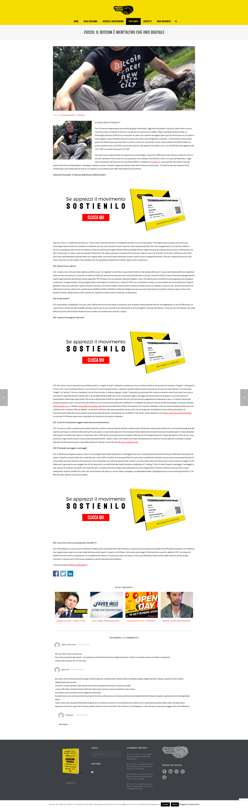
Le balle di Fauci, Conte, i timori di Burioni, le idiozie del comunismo (71, 621)
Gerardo (133, 764)
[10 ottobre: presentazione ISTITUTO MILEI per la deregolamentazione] (106, 605)
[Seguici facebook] (164, 771)
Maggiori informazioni (189, 804)
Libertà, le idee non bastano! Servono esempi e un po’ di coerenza (177, 621)
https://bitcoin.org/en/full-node (177, 413)
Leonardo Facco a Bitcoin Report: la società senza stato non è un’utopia (140, 766)
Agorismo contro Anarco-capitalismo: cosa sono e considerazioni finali (140, 786)
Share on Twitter (63, 574)
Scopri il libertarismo (112, 21)
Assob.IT (156, 162)
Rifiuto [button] (174, 804)
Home (76, 21)
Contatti (147, 21)
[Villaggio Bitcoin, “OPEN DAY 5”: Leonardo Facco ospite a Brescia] (141, 605)
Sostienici (133, 21)
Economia (81, 115)
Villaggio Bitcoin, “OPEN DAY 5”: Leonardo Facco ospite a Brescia (142, 621)
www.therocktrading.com (90, 406)
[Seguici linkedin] (170, 771)
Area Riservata (164, 21)
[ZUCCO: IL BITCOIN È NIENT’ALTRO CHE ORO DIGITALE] (124, 78)
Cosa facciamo (90, 21)
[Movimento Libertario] (124, 9)
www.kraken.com (60, 406)
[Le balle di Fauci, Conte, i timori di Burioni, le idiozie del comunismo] (71, 605)
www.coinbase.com (129, 442)
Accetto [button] (165, 804)
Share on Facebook (56, 574)
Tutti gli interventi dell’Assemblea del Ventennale (139, 756)
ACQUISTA (71, 783)
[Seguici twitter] (183, 771)
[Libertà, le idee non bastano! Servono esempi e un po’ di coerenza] (177, 605)
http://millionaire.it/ (79, 565)
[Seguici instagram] (177, 771)
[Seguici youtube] (164, 777)
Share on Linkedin (70, 574)
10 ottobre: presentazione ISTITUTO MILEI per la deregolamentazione (107, 621)
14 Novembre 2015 (67, 115)
